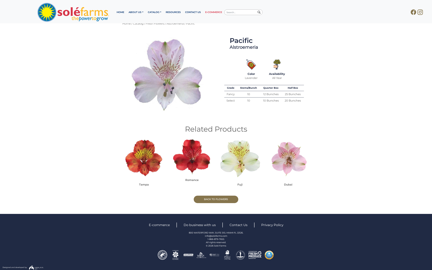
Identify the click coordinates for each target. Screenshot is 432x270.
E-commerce (159, 225)
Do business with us (200, 225)
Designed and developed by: (15, 267)
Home (126, 23)
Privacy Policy (272, 225)
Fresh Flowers (155, 23)
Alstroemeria (175, 23)
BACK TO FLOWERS (216, 199)
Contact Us (238, 225)
